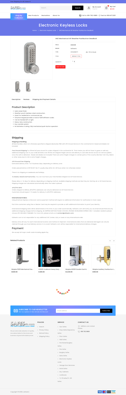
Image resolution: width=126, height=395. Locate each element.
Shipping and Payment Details (44, 99)
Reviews (27, 99)
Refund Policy (44, 333)
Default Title (76, 56)
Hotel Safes (63, 368)
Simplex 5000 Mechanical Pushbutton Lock (26, 269)
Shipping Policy (44, 336)
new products (33, 15)
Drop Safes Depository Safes (66, 331)
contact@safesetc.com (65, 213)
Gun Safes (63, 327)
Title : (57, 56)
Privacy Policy (44, 330)
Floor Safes (63, 336)
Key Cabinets (64, 372)
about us (56, 15)
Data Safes (63, 356)
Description (16, 99)
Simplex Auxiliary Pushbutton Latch (105, 269)
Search (41, 327)
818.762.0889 (85, 331)
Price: (57, 44)
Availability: (74, 52)
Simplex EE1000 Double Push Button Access (80, 269)
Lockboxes (63, 375)
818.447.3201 (111, 15)
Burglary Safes (64, 352)
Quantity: (58, 62)
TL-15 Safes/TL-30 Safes (65, 379)
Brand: (57, 48)
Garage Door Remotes (67, 365)
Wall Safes (63, 340)
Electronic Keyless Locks (48, 30)
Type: (57, 52)
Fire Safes (62, 349)
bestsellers (46, 15)
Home (35, 30)
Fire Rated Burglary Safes (65, 344)
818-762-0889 (92, 15)
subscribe (106, 311)
